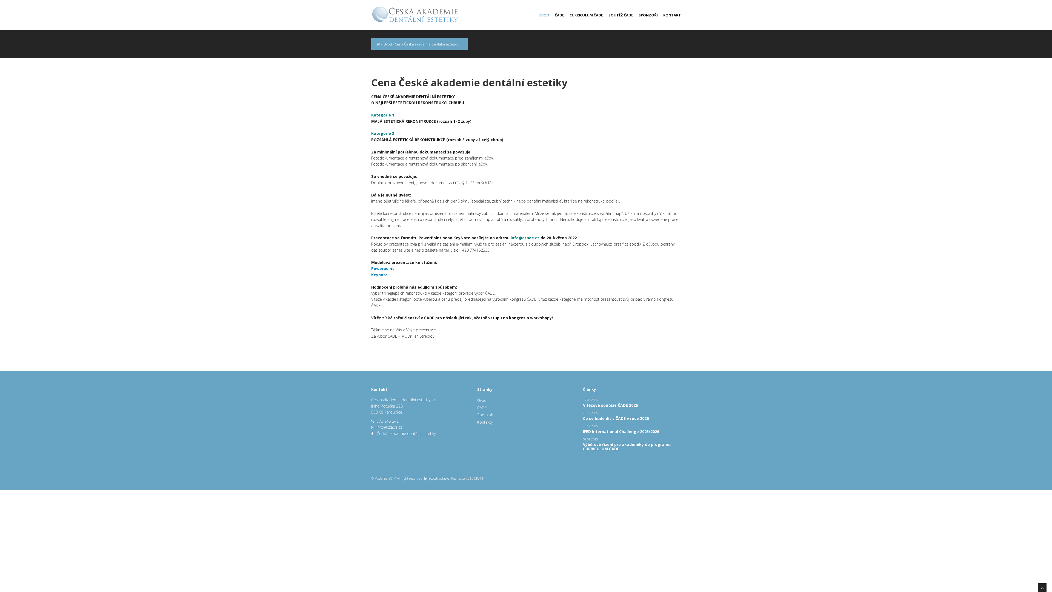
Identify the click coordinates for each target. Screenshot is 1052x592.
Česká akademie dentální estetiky (406, 433)
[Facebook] (372, 433)
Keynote (379, 274)
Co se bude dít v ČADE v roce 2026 (616, 418)
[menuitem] (541, 15)
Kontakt (672, 15)
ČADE (559, 15)
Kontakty (485, 422)
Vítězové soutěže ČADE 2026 (610, 405)
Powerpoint (382, 268)
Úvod (544, 15)
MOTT (479, 478)
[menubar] (607, 15)
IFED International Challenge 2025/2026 (621, 431)
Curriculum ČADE (586, 15)
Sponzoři (648, 15)
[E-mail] (373, 427)
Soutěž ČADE (620, 15)
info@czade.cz (389, 427)
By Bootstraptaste (436, 478)
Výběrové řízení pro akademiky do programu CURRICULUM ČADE (627, 446)
